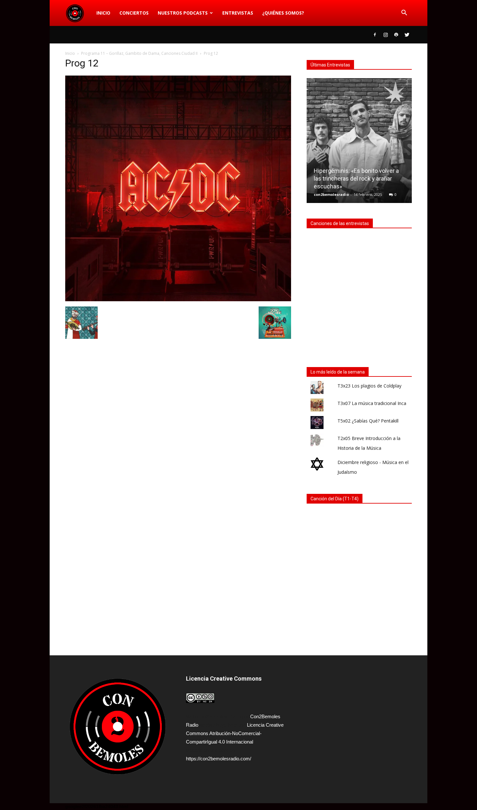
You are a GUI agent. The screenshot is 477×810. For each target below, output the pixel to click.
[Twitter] (407, 34)
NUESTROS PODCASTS (183, 13)
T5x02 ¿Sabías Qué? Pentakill (367, 421)
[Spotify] (396, 34)
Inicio (103, 13)
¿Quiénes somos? (283, 13)
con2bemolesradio (331, 194)
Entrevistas (237, 13)
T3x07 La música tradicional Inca (371, 403)
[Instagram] (385, 34)
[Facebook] (375, 34)
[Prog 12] (178, 299)
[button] (404, 13)
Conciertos (134, 13)
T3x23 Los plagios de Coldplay (369, 386)
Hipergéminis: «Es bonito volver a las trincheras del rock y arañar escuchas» (356, 178)
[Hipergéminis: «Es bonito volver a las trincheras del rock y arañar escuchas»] (359, 143)
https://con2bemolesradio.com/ (218, 758)
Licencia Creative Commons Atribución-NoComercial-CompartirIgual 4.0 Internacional (235, 733)
